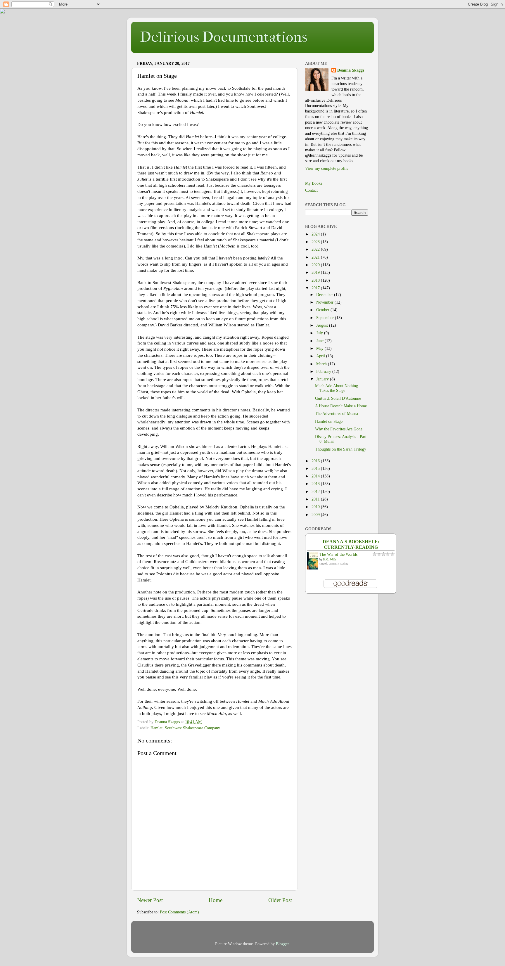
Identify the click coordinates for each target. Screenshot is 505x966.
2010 (316, 507)
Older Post (280, 900)
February (324, 371)
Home (215, 900)
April (321, 356)
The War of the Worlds (338, 554)
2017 (316, 288)
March (322, 364)
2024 (316, 234)
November (325, 302)
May (320, 348)
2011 (316, 499)
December (325, 294)
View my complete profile (326, 168)
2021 (316, 257)
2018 (316, 280)
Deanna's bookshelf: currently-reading (351, 544)
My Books (313, 183)
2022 (316, 249)
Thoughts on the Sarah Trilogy (340, 449)
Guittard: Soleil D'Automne (338, 398)
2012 (316, 491)
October (323, 310)
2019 (316, 272)
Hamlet (156, 728)
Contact (311, 190)
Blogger (282, 944)
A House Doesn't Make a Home (341, 406)
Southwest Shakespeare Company (192, 728)
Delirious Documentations (223, 37)
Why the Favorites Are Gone (338, 429)
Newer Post (150, 900)
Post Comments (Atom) (179, 912)
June (320, 341)
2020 (316, 265)
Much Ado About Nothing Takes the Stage (336, 388)
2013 (316, 484)
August (322, 325)
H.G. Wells (329, 559)
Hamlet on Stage (329, 421)
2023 (316, 242)
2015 (316, 468)
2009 (316, 515)
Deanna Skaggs (350, 70)
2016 (316, 461)
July (320, 333)
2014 (316, 476)
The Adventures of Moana (336, 413)
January (323, 379)
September (325, 318)
